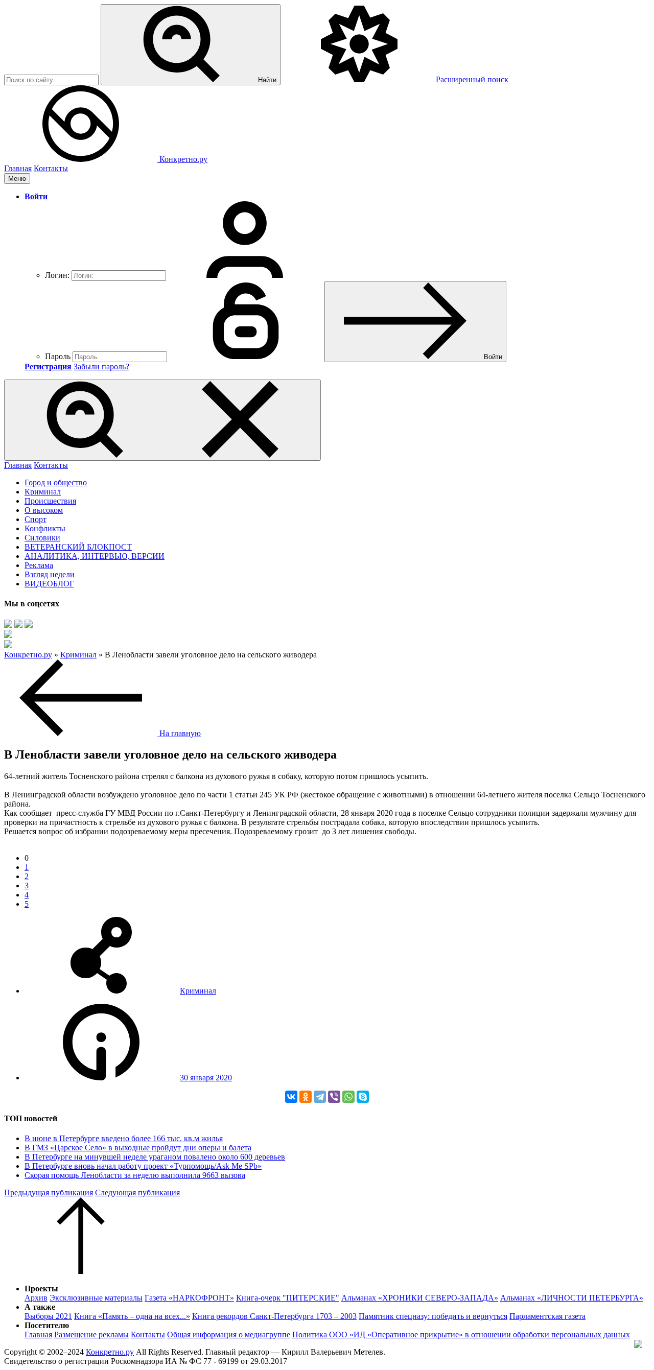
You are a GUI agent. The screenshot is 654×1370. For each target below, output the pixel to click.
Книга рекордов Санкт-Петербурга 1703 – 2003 (274, 1316)
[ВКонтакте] (291, 1097)
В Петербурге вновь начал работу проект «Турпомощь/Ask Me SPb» (143, 1166)
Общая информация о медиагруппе (228, 1334)
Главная (18, 168)
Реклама (39, 565)
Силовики (42, 537)
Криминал (43, 491)
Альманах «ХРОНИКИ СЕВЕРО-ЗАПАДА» (419, 1297)
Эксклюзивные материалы (96, 1297)
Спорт (35, 519)
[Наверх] (80, 1271)
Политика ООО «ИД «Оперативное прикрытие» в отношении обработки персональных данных (461, 1334)
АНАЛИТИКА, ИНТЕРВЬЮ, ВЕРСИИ (95, 556)
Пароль (58, 356)
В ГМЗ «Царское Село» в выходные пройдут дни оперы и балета (138, 1147)
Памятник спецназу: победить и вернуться (433, 1316)
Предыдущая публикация (48, 1192)
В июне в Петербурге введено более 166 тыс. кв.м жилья (124, 1138)
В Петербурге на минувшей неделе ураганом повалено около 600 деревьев (155, 1156)
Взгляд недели (50, 574)
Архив (36, 1297)
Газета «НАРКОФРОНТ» (189, 1297)
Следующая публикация (137, 1192)
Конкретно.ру (110, 1352)
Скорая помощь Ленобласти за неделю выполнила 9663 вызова (135, 1175)
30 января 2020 (206, 1077)
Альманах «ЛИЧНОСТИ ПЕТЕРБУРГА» (571, 1297)
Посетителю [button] (47, 1325)
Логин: (57, 275)
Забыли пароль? (101, 366)
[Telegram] (320, 1097)
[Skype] (363, 1097)
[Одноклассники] (305, 1097)
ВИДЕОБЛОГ (49, 583)
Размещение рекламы (91, 1334)
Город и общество (56, 482)
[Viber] (334, 1097)
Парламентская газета (547, 1316)
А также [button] (40, 1307)
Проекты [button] (41, 1288)
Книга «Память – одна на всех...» (132, 1316)
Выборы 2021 (48, 1316)
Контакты (51, 168)
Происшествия (50, 501)
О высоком (44, 510)
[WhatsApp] (348, 1097)
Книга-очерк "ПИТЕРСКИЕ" (287, 1297)
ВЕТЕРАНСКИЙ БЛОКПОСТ (78, 546)
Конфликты (45, 528)
